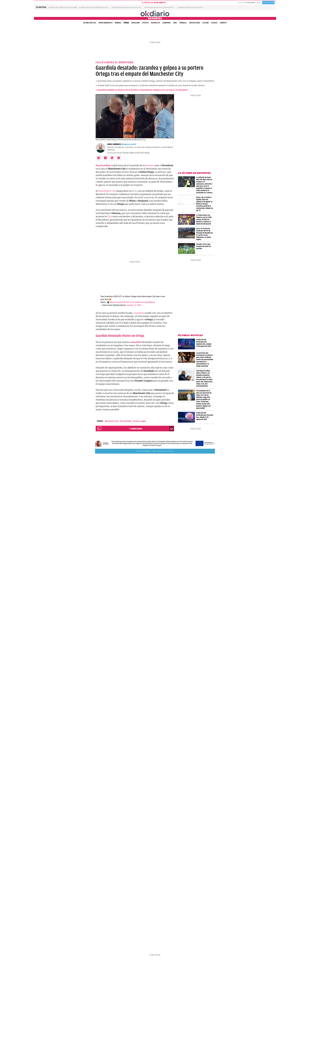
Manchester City (107, 191)
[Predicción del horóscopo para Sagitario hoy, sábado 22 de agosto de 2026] (187, 344)
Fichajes (214, 23)
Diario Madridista (105, 23)
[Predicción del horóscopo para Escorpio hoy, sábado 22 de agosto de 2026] (187, 417)
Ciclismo (205, 23)
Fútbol (126, 23)
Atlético (145, 23)
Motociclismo (194, 23)
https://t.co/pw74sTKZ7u (120, 302)
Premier (149, 165)
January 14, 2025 (133, 305)
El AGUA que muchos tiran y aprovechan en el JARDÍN (162, 7)
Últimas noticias (89, 23)
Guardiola (139, 313)
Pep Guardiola (125, 421)
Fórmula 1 (183, 23)
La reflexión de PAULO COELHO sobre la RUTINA (193, 7)
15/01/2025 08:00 (114, 153)
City (110, 216)
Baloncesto (155, 23)
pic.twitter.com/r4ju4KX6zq (143, 302)
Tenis (175, 23)
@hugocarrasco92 (128, 144)
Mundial (118, 23)
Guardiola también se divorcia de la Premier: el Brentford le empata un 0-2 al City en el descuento (143, 90)
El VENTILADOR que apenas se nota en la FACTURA (128, 7)
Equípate (223, 23)
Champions (166, 23)
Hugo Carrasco (114, 144)
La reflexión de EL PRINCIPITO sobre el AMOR (62, 7)
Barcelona (135, 23)
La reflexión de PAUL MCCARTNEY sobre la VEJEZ (95, 7)
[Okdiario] (155, 13)
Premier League (139, 421)
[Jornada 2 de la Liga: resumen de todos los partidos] (187, 248)
